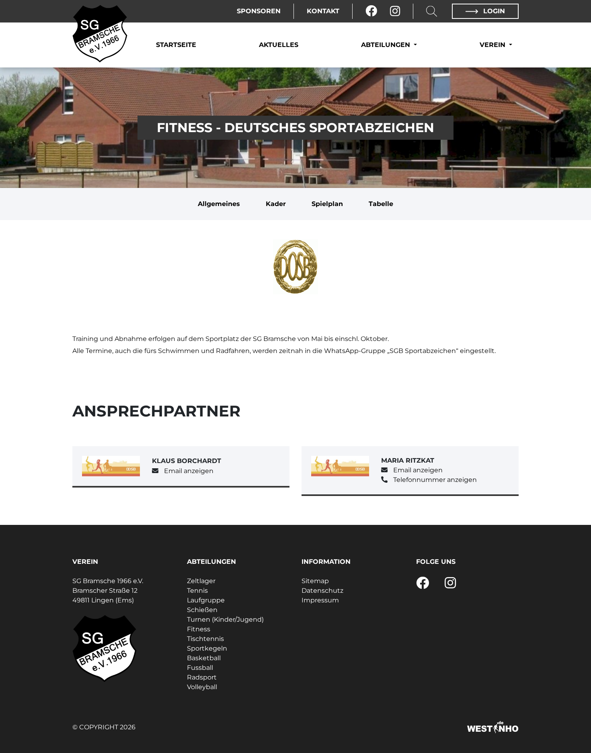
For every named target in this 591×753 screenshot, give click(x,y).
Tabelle (381, 204)
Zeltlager (201, 581)
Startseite (176, 45)
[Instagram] (395, 11)
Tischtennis (205, 639)
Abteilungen (386, 45)
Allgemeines (219, 204)
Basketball (204, 658)
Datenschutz (322, 590)
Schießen (202, 610)
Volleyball (202, 687)
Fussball (200, 667)
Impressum (320, 600)
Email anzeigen (188, 471)
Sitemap (315, 581)
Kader (276, 204)
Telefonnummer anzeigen (435, 480)
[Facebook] (371, 11)
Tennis (197, 590)
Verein (493, 45)
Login (493, 11)
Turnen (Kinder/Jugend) (225, 619)
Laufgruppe (206, 600)
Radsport (202, 677)
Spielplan (327, 204)
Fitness (198, 629)
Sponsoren (259, 11)
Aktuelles (278, 45)
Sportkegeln (207, 648)
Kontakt (323, 11)
